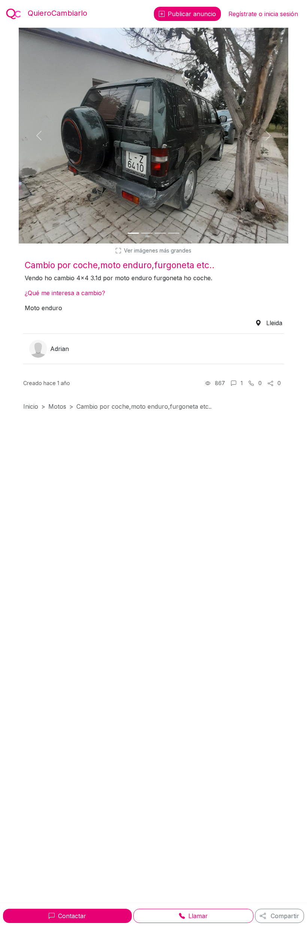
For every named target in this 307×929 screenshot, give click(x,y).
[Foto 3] (160, 233)
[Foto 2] (146, 233)
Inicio (30, 406)
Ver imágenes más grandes (156, 250)
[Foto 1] (133, 233)
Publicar (192, 14)
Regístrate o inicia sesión (263, 14)
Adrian (59, 348)
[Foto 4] (173, 233)
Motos (57, 406)
